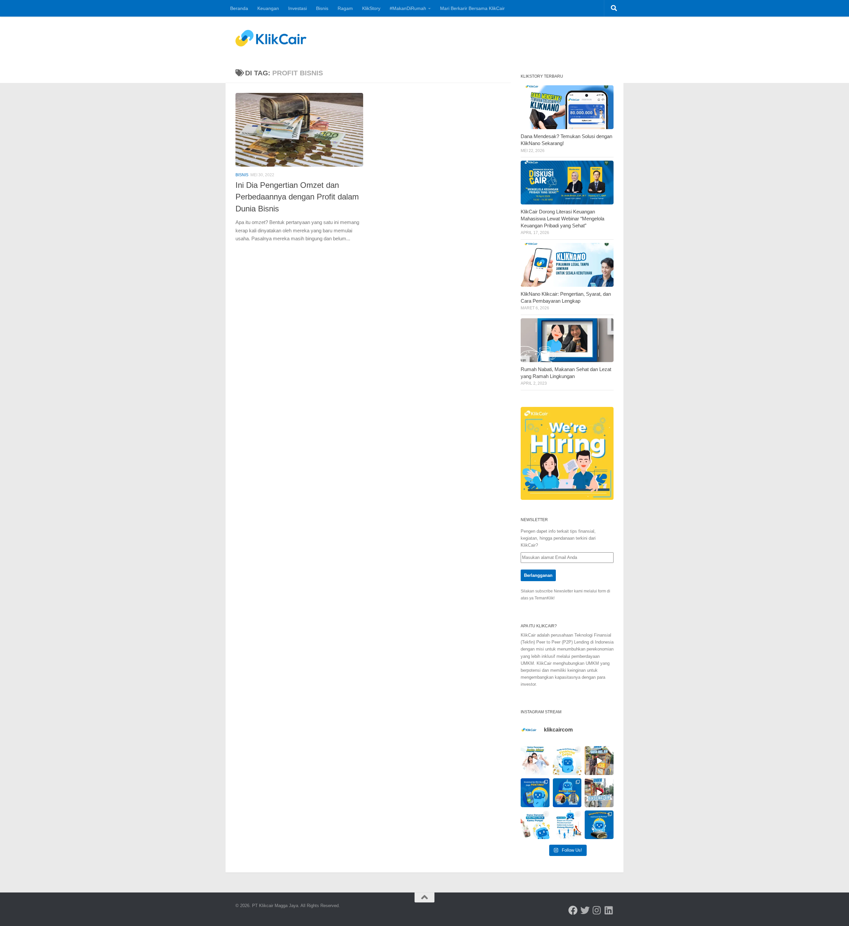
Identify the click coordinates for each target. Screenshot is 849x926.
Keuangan (268, 8)
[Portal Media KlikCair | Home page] (270, 38)
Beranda (239, 8)
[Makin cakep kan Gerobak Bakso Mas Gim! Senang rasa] (599, 760)
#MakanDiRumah (408, 8)
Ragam (345, 8)
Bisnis (322, 8)
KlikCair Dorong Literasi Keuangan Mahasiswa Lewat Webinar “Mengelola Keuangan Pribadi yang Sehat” (562, 218)
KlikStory (371, 8)
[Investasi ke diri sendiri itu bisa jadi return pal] (535, 792)
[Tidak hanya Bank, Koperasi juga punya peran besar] (567, 824)
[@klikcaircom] (573, 910)
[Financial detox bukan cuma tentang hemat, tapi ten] (567, 760)
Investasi (297, 8)
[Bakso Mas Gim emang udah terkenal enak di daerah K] (599, 792)
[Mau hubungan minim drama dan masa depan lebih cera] (535, 760)
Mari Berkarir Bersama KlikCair (472, 8)
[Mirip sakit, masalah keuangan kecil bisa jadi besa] (599, 824)
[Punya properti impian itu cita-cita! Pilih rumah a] (567, 792)
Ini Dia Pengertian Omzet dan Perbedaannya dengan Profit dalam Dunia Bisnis (297, 197)
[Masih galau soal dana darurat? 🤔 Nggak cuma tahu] (535, 824)
